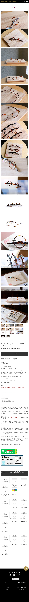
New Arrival (7, 582)
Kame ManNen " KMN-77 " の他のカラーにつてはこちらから (13, 387)
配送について (21, 585)
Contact (7, 589)
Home (2, 339)
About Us (7, 587)
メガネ (5, 341)
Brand (7, 585)
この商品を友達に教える (17, 444)
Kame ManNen (6, 339)
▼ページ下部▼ (14, 417)
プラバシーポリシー (22, 592)
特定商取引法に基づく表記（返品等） (7, 444)
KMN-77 (12, 339)
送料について (21, 589)
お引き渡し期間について (21, 587)
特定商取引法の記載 (22, 582)
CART (23, 1)
